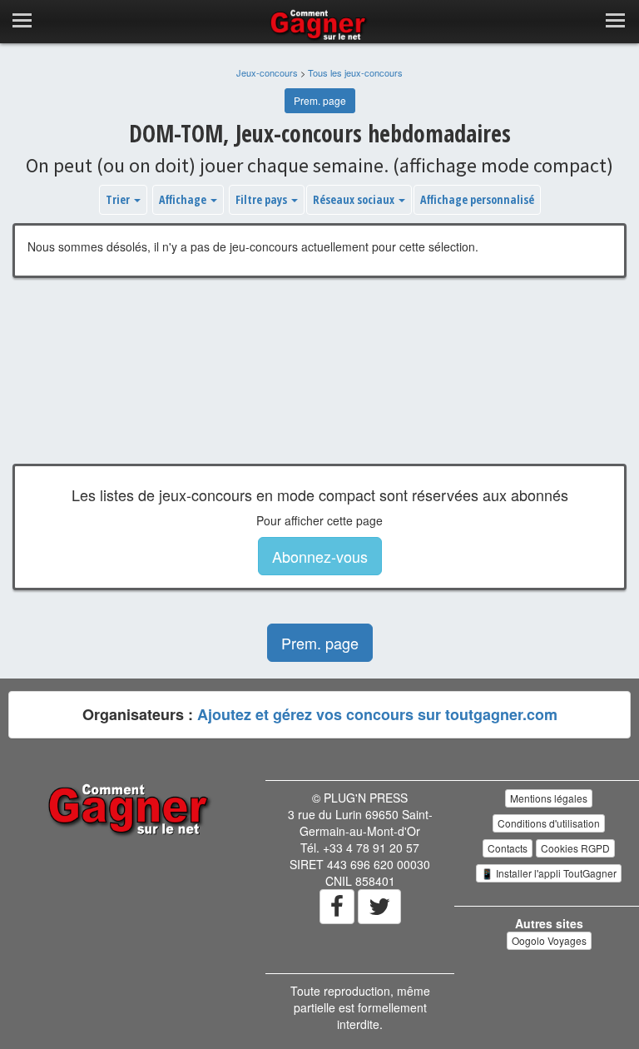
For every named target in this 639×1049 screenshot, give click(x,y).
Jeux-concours (267, 72)
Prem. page (320, 100)
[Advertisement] (319, 383)
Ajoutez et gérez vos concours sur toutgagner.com (377, 714)
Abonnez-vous (320, 556)
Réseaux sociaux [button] (355, 199)
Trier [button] (119, 199)
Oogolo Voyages (549, 940)
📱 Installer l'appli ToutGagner (549, 873)
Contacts (508, 848)
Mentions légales (548, 798)
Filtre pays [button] (262, 199)
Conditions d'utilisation (549, 823)
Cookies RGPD (575, 848)
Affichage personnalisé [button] (477, 199)
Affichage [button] (184, 199)
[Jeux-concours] (130, 808)
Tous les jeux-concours (355, 72)
